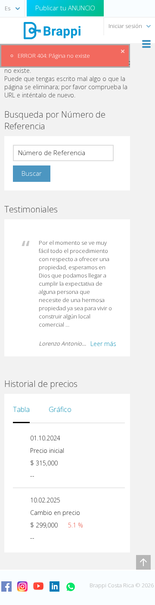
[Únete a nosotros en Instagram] (22, 586)
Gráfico (60, 409)
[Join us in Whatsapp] (70, 586)
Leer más (103, 344)
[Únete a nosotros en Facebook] (6, 586)
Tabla (21, 409)
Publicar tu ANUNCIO (65, 7)
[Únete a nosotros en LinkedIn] (54, 586)
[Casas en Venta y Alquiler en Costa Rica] (51, 30)
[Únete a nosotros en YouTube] (38, 586)
